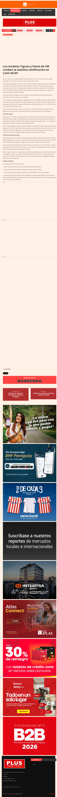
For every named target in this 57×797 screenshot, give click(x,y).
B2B (5, 14)
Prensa (5, 76)
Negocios (39, 10)
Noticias (6, 10)
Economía (32, 10)
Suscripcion (11, 14)
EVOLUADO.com (16, 787)
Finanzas (24, 10)
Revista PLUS (10, 794)
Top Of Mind (48, 10)
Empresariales (15, 10)
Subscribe (54, 793)
